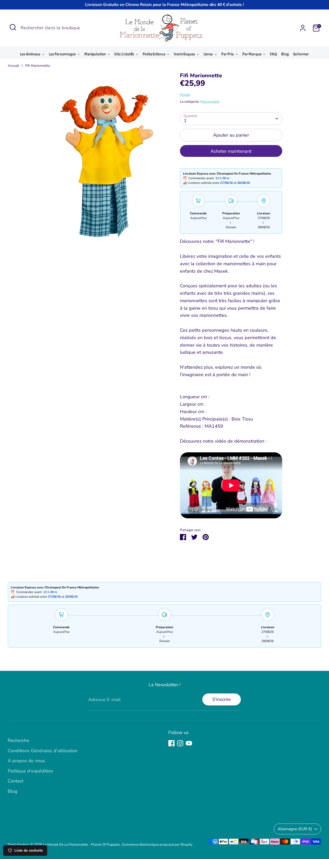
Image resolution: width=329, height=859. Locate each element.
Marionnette (210, 101)
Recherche (18, 740)
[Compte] (303, 28)
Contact (15, 781)
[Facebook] (171, 743)
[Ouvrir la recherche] (13, 27)
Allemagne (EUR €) (295, 829)
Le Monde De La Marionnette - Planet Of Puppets (81, 844)
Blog (12, 791)
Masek (185, 94)
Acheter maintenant (231, 151)
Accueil (13, 65)
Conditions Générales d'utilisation (42, 751)
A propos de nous (26, 761)
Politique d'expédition (30, 771)
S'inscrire (221, 699)
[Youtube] (189, 743)
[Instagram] (180, 743)
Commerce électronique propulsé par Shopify (157, 844)
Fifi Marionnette (37, 65)
